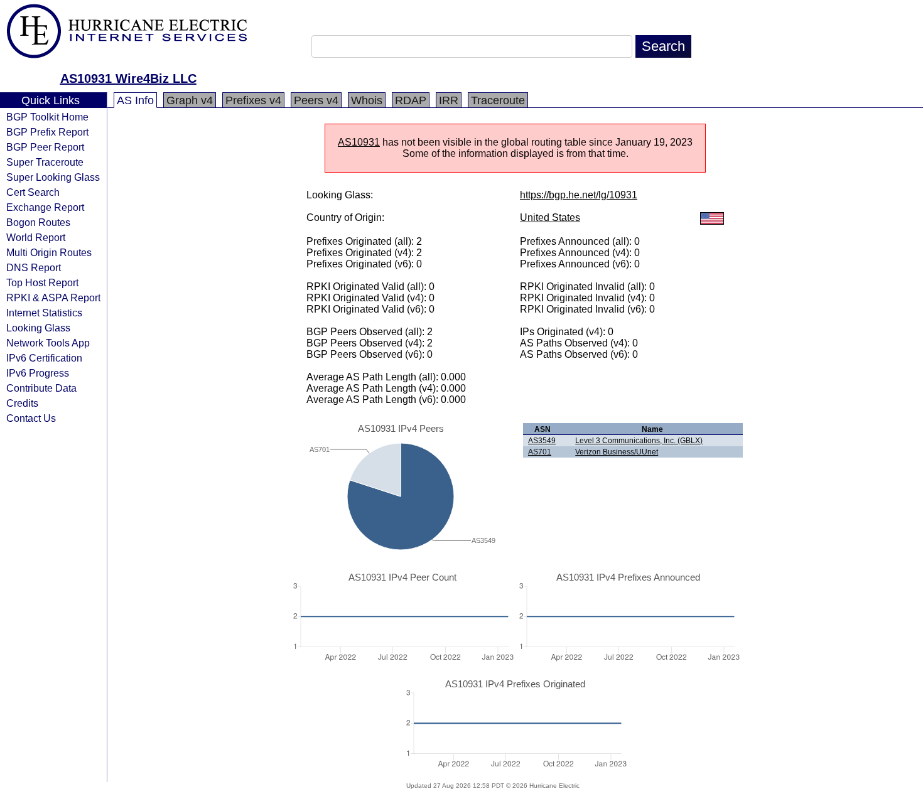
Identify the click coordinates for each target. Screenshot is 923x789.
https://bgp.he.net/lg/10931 (578, 195)
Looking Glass (38, 327)
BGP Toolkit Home (47, 116)
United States (550, 217)
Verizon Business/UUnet (616, 452)
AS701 (539, 452)
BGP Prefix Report (47, 131)
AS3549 (542, 440)
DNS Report (33, 267)
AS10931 (359, 142)
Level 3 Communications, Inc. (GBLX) (639, 440)
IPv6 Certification (44, 357)
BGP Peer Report (45, 147)
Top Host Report (42, 282)
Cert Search (33, 192)
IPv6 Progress (37, 372)
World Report (35, 237)
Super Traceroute (45, 162)
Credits (22, 403)
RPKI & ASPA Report (53, 297)
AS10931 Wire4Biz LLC (128, 78)
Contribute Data (41, 388)
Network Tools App (48, 342)
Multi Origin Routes (49, 252)
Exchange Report (45, 207)
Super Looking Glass (53, 177)
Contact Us (31, 418)
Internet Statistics (44, 312)
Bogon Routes (38, 222)
